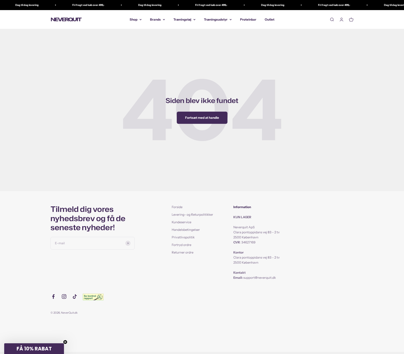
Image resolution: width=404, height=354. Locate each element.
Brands (155, 19)
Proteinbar (248, 19)
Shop (133, 19)
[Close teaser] (65, 342)
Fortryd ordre (181, 245)
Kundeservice (181, 222)
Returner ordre (182, 252)
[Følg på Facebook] (53, 296)
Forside (177, 207)
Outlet (269, 19)
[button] (34, 348)
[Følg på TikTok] (75, 296)
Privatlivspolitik (183, 237)
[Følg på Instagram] (64, 296)
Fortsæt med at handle (202, 118)
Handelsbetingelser (186, 230)
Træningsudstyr (215, 19)
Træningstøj (182, 19)
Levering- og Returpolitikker (192, 215)
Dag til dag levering (22, 5)
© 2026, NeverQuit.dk (64, 312)
